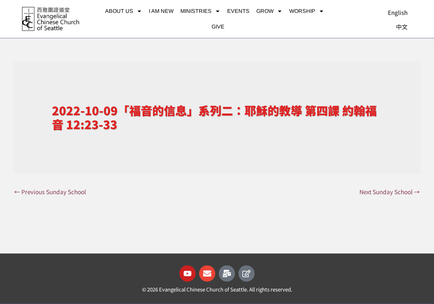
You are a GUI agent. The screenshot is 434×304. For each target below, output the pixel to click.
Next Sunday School (389, 191)
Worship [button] (302, 11)
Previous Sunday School (50, 191)
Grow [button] (265, 11)
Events (238, 11)
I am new (161, 11)
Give (218, 26)
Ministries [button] (196, 11)
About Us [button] (119, 11)
